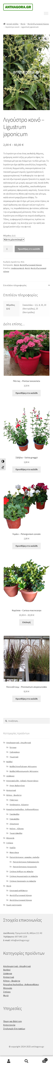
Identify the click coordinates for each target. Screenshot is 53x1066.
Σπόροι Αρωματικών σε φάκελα (24, 876)
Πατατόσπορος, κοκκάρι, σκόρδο (24, 857)
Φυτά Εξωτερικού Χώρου (38, 24)
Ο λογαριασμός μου (9, 1061)
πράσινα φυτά (17, 268)
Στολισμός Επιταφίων (14, 1028)
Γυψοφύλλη (14, 819)
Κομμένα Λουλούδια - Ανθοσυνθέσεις (22, 809)
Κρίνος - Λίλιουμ (17, 828)
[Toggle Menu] (46, 13)
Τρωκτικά (14, 757)
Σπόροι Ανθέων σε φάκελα (21, 871)
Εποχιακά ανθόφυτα (18, 890)
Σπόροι (9, 843)
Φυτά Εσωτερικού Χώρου (21, 900)
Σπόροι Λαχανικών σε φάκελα (23, 881)
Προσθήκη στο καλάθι (29, 248)
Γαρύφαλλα (14, 814)
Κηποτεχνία (9, 1025)
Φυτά (22, 24)
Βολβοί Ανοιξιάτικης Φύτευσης (23, 766)
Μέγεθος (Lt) (9, 235)
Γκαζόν (13, 847)
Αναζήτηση (26, 1061)
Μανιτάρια (14, 852)
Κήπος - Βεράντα (13, 795)
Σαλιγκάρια (15, 752)
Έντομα (13, 747)
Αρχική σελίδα (12, 24)
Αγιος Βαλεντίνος (17, 785)
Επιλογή (26, 622)
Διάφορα (10, 776)
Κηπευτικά (11, 790)
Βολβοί (9, 761)
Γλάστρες (14, 800)
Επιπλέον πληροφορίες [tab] (15, 285)
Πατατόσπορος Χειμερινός (25, 866)
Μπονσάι (10, 838)
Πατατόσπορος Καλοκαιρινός (26, 862)
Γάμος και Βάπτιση (12, 1021)
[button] (45, 39)
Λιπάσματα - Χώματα (19, 804)
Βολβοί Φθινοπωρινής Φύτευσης (24, 771)
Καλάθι (40, 1059)
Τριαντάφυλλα (16, 833)
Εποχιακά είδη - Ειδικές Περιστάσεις (22, 780)
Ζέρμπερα (14, 824)
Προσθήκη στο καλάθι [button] (27, 393)
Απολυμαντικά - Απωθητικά (18, 742)
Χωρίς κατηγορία (13, 905)
